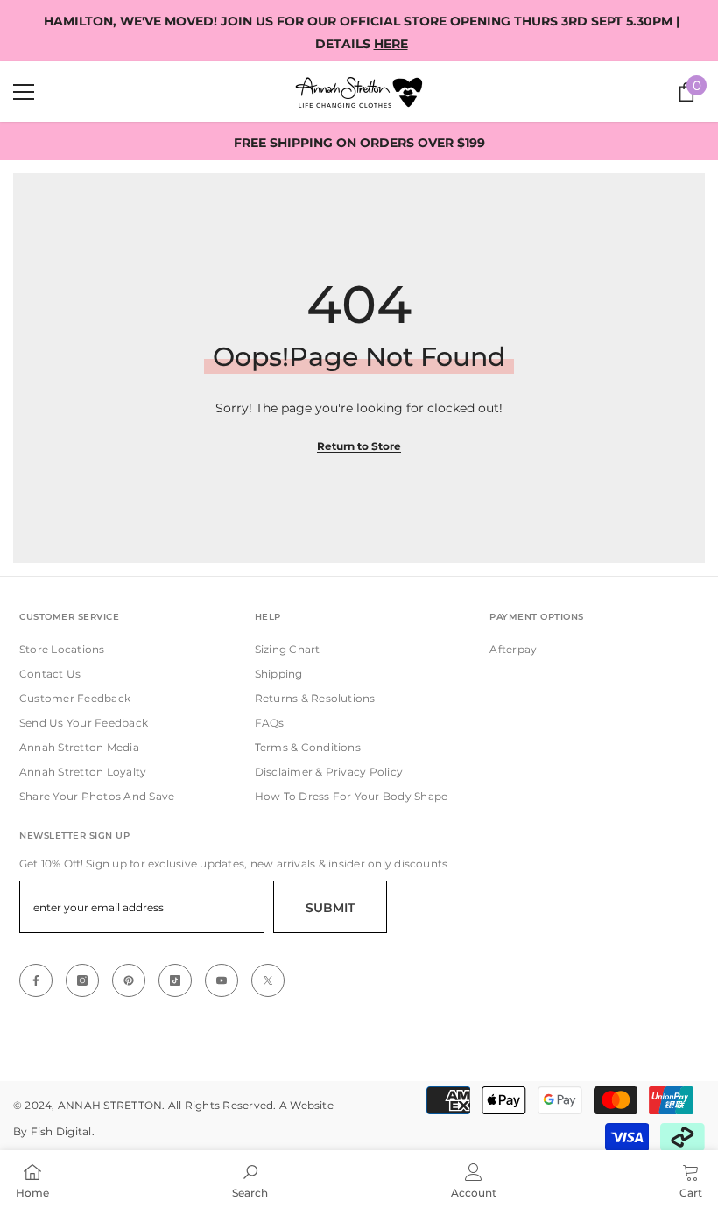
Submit (330, 908)
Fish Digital (61, 1131)
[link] (250, 1179)
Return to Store (359, 446)
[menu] (23, 91)
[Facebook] (36, 980)
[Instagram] (82, 980)
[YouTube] (221, 980)
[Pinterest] (128, 980)
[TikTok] (175, 980)
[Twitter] (268, 980)
